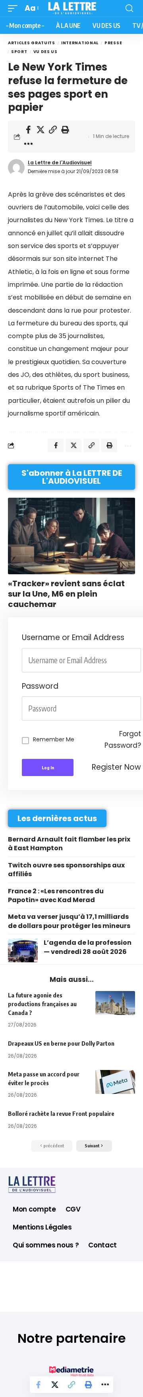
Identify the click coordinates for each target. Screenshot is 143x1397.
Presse (113, 43)
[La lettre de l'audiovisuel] (71, 8)
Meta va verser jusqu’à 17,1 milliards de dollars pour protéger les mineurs (69, 921)
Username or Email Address (73, 637)
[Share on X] (40, 129)
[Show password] (138, 708)
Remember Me (53, 739)
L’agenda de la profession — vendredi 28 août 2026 (87, 947)
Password (40, 686)
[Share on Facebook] (28, 129)
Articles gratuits (31, 43)
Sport (19, 52)
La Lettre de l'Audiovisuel (60, 162)
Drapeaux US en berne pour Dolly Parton (61, 1043)
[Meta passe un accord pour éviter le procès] (115, 1082)
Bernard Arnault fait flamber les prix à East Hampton (69, 844)
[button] (14, 8)
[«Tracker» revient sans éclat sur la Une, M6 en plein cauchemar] (71, 536)
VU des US (45, 52)
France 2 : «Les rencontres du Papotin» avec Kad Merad (56, 895)
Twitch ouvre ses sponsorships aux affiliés (66, 870)
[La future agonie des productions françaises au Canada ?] (115, 1003)
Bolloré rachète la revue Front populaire (61, 1113)
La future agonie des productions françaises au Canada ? (42, 1003)
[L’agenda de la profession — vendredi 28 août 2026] (23, 950)
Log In (48, 767)
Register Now (116, 767)
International (80, 43)
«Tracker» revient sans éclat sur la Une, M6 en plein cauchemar (66, 594)
